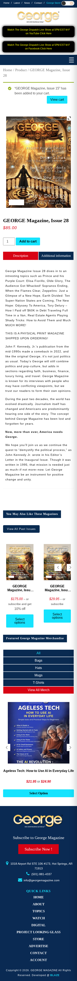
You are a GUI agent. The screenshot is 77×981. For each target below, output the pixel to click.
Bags (38, 660)
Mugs (38, 675)
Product (21, 70)
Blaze (55, 975)
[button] (70, 567)
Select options (19, 620)
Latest (17, 3)
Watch (38, 918)
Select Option (38, 793)
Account (38, 960)
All (38, 653)
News (27, 3)
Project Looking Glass (39, 932)
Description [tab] (20, 255)
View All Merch (38, 690)
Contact (38, 3)
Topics (38, 911)
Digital (38, 925)
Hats (38, 668)
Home (6, 3)
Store (38, 939)
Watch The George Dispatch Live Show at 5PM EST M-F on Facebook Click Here (38, 46)
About (39, 904)
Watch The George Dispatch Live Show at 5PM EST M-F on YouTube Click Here (38, 31)
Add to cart (28, 241)
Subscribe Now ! (38, 849)
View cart (57, 99)
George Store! (53, 3)
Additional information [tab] (56, 255)
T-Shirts (38, 682)
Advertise (38, 946)
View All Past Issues (21, 529)
